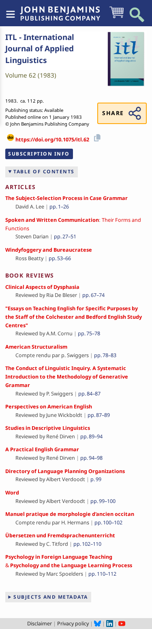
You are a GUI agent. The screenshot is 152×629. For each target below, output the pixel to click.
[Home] (60, 9)
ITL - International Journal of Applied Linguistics (39, 48)
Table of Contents (44, 171)
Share (113, 113)
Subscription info (39, 153)
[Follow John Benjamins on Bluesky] (97, 623)
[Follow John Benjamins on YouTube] (121, 623)
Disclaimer (39, 623)
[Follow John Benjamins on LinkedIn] (109, 623)
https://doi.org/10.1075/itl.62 (52, 139)
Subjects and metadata (50, 596)
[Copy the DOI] (96, 137)
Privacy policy (73, 623)
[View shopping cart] (116, 17)
